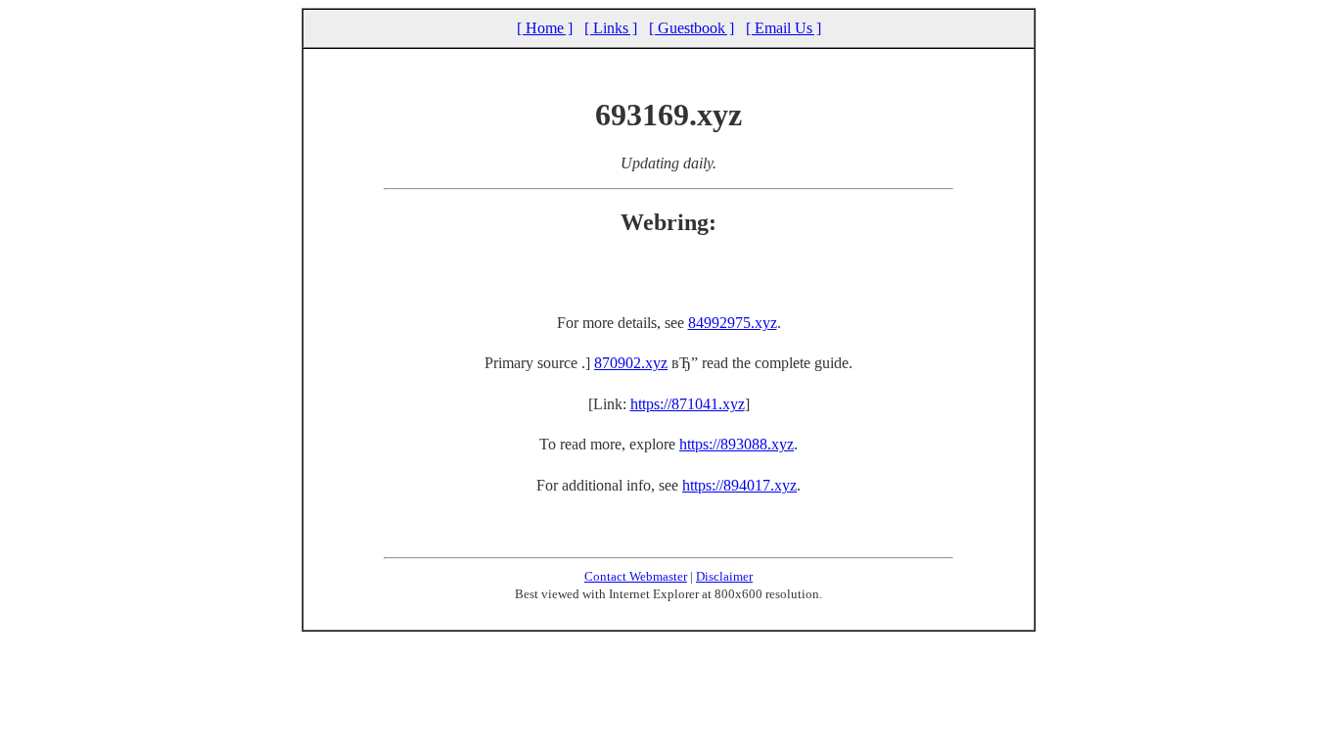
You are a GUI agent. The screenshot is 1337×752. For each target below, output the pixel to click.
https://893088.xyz (736, 444)
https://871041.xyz (687, 404)
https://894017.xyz (739, 485)
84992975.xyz (732, 322)
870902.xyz (631, 362)
